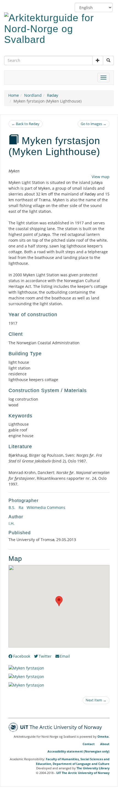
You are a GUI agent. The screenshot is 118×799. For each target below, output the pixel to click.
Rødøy (52, 95)
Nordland (33, 95)
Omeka (103, 737)
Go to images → (93, 123)
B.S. (12, 507)
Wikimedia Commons (45, 507)
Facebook (21, 656)
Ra (20, 507)
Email (65, 656)
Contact (89, 744)
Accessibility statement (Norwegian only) (78, 751)
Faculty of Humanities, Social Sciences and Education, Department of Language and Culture (72, 761)
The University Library (93, 768)
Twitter (45, 656)
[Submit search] (108, 60)
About (104, 744)
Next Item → (96, 700)
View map (100, 176)
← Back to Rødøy (26, 123)
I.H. (12, 523)
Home (13, 95)
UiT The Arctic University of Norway (82, 773)
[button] (97, 60)
